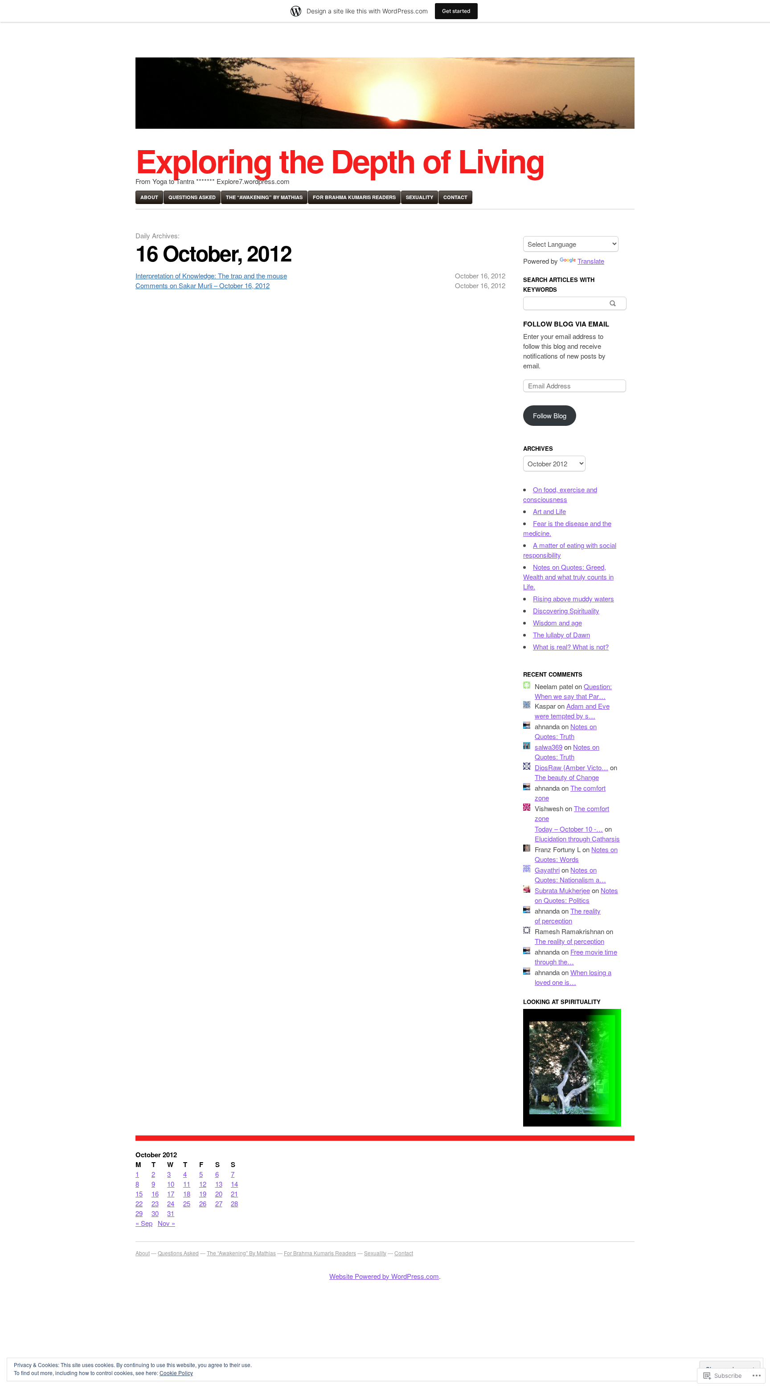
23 (155, 1203)
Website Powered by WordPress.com (384, 1276)
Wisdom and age (557, 622)
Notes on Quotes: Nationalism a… (570, 874)
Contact (455, 197)
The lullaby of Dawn (561, 634)
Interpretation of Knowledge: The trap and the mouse (211, 275)
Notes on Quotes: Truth (566, 731)
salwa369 (548, 746)
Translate (591, 260)
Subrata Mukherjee (562, 890)
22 (139, 1203)
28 (234, 1203)
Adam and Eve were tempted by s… (572, 710)
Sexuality (419, 197)
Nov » (166, 1223)
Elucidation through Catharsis (577, 838)
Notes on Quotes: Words (576, 854)
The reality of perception (568, 915)
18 (186, 1193)
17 (170, 1193)
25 (186, 1203)
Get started (456, 11)
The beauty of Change (567, 777)
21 (234, 1193)
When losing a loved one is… (573, 977)
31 (170, 1213)
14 (234, 1183)
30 (155, 1213)
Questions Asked (192, 197)
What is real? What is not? (571, 646)
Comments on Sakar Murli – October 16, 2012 (202, 285)
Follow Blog (549, 415)
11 (186, 1183)
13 (218, 1183)
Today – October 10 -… (569, 828)
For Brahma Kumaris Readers (354, 197)
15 (139, 1193)
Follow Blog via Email (566, 324)
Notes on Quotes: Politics (576, 895)
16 (155, 1193)
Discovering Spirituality (566, 610)
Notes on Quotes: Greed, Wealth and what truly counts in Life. (568, 576)
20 (218, 1193)
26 (202, 1203)
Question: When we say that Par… (573, 691)
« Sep (143, 1223)
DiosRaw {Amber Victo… (571, 767)
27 (218, 1203)
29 (139, 1213)
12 (202, 1183)
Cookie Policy (176, 1372)
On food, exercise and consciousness (560, 494)
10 (170, 1183)
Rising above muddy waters (573, 598)
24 (170, 1203)
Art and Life (549, 511)
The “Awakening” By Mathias (264, 197)
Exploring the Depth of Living (339, 160)
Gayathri (547, 869)
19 (202, 1193)
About (149, 197)
